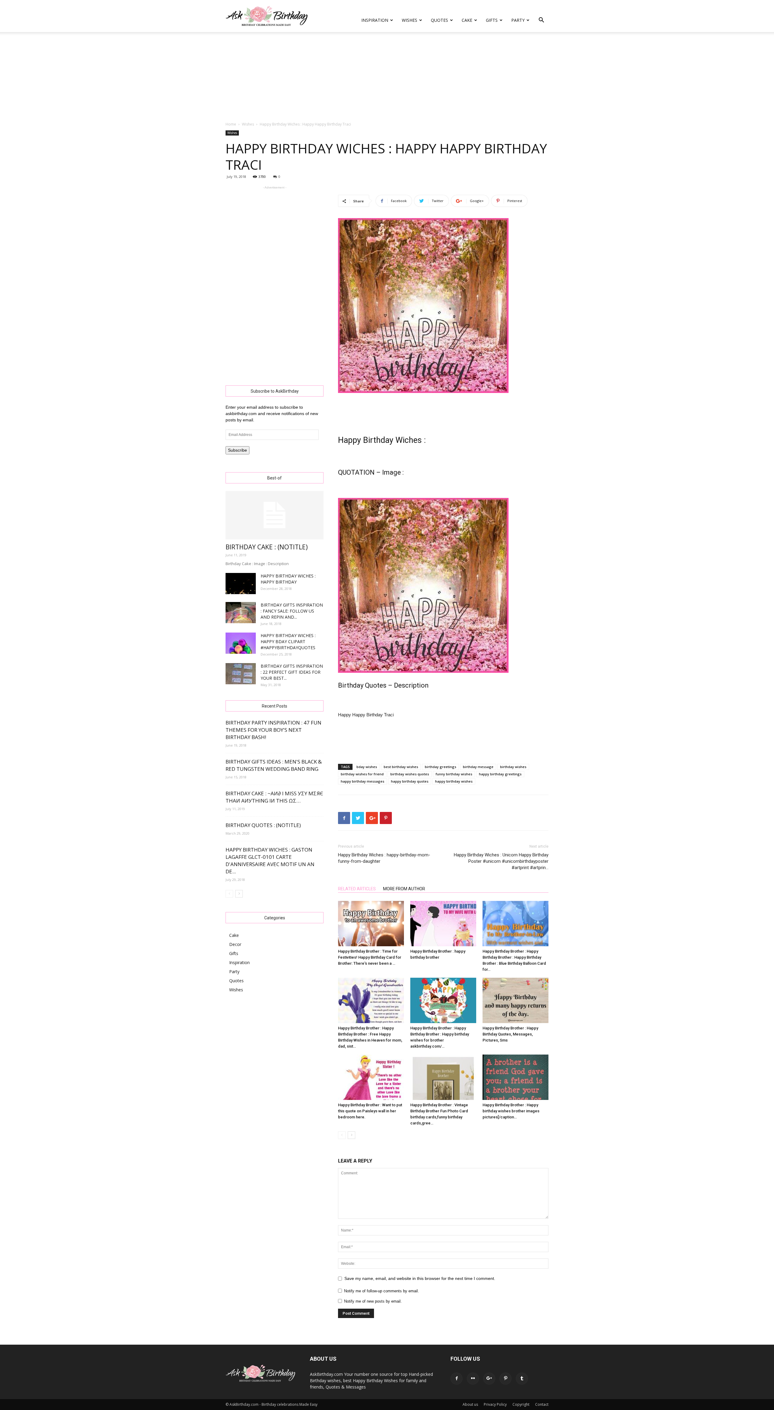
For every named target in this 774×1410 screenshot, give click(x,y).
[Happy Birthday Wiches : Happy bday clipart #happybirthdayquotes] (241, 643)
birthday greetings (440, 766)
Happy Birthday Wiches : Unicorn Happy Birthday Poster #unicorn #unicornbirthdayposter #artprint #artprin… (501, 861)
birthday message (478, 766)
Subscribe (237, 450)
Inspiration (374, 20)
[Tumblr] (522, 1378)
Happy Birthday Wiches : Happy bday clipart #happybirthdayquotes (288, 641)
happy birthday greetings (500, 774)
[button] (541, 21)
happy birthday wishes (454, 781)
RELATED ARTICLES (357, 888)
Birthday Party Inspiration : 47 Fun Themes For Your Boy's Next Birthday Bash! (273, 730)
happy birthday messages (362, 781)
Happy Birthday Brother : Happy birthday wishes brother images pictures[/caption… (511, 1111)
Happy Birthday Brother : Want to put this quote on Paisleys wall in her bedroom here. (370, 1111)
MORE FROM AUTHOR (404, 888)
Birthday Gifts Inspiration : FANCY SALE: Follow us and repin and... (292, 611)
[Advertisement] (387, 77)
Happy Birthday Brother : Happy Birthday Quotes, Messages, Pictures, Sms (510, 1034)
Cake (467, 20)
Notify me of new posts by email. (373, 1301)
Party (518, 20)
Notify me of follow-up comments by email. (381, 1291)
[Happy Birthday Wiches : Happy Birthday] (241, 583)
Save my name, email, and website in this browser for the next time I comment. (419, 1278)
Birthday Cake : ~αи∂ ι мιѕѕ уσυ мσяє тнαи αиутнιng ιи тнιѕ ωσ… (274, 797)
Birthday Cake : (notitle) (267, 547)
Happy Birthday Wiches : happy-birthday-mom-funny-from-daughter (384, 858)
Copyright (520, 1404)
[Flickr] (473, 1378)
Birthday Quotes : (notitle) (263, 825)
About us (470, 1404)
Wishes (409, 20)
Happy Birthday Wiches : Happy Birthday (288, 579)
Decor (235, 944)
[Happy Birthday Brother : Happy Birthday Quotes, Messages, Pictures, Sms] (515, 1000)
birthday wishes (513, 766)
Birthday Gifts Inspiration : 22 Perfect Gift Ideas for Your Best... (292, 672)
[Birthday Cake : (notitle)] (275, 515)
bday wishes (366, 766)
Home (231, 124)
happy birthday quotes (409, 781)
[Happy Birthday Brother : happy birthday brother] (443, 923)
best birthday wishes (401, 766)
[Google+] (489, 1378)
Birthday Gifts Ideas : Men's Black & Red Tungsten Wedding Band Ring (274, 765)
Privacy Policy (495, 1404)
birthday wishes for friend (362, 774)
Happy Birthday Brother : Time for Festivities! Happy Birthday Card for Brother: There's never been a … (369, 957)
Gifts (492, 20)
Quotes (439, 20)
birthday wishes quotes (409, 774)
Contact (541, 1404)
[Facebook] (456, 1378)
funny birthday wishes (454, 774)
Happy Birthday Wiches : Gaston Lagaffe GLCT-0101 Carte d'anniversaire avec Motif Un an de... (270, 860)
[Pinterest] (505, 1378)
